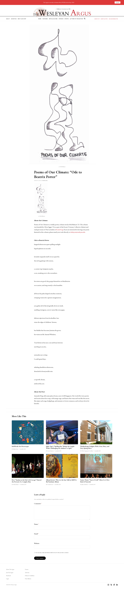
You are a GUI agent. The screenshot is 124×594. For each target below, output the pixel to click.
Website (36, 543)
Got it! (117, 2)
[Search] (84, 18)
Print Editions (28, 578)
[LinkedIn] (117, 585)
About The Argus (10, 569)
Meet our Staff (22, 18)
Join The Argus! (9, 572)
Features (45, 18)
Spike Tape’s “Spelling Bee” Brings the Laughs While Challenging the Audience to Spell (60, 447)
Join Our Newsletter (113, 18)
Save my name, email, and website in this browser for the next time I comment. (52, 552)
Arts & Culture (53, 18)
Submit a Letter (104, 18)
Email (36, 534)
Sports (67, 18)
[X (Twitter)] (111, 585)
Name (36, 524)
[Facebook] (114, 585)
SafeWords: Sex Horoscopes (20, 446)
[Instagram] (108, 585)
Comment (38, 504)
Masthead (8, 575)
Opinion (61, 18)
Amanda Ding (45, 180)
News (39, 18)
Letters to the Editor (76, 18)
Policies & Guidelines (29, 575)
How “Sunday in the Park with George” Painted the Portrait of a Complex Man (26, 481)
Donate (26, 569)
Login (7, 578)
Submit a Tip (97, 18)
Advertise (14, 18)
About (8, 18)
